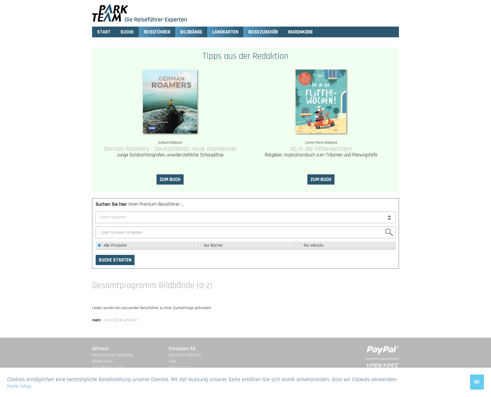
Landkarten (225, 32)
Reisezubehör (263, 32)
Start (103, 32)
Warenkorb (300, 32)
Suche (127, 32)
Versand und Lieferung (112, 355)
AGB (172, 361)
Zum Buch (170, 179)
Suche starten (115, 260)
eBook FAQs (102, 361)
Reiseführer (157, 32)
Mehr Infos (19, 386)
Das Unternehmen (185, 355)
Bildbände (191, 32)
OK (477, 382)
